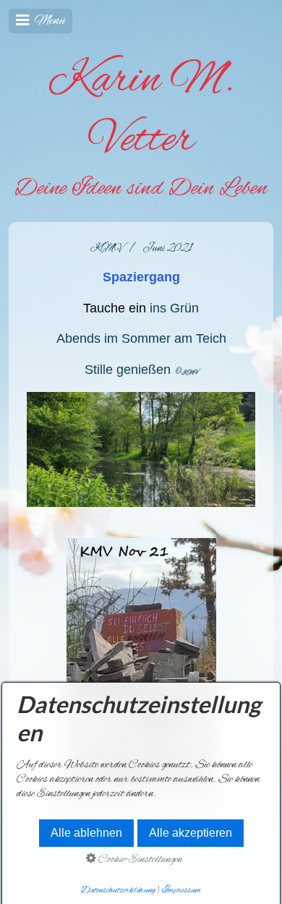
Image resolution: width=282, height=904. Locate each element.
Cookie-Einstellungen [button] (139, 860)
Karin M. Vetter (141, 110)
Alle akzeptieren (190, 833)
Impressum (181, 890)
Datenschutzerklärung (118, 890)
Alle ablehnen (86, 833)
